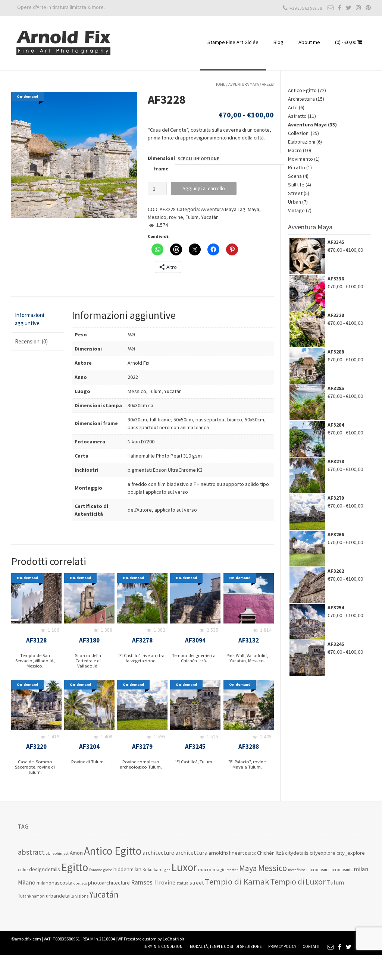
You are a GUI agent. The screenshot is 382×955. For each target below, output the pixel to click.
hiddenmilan (127, 869)
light (166, 869)
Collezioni (299, 133)
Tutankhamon (31, 896)
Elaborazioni (301, 141)
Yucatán (210, 217)
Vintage (296, 210)
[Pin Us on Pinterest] (368, 7)
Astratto (297, 116)
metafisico (296, 869)
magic (219, 869)
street (197, 882)
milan (361, 869)
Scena (295, 176)
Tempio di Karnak (237, 881)
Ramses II (144, 882)
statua (182, 883)
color (23, 869)
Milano (26, 882)
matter (232, 869)
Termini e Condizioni (163, 946)
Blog (278, 42)
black (250, 853)
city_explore (350, 852)
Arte (293, 107)
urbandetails (60, 895)
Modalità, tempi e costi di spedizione (226, 946)
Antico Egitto (302, 90)
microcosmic (340, 869)
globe (107, 869)
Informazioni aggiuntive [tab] (29, 319)
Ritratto (296, 167)
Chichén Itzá (270, 852)
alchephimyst (57, 853)
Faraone (95, 869)
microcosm (316, 869)
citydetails (297, 852)
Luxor (184, 867)
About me (309, 42)
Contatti (311, 946)
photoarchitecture (109, 882)
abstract (31, 852)
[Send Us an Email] (331, 7)
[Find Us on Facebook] (339, 7)
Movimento (300, 158)
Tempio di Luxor (298, 881)
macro (205, 869)
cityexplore (322, 852)
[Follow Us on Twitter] (348, 7)
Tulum (192, 217)
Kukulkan (152, 869)
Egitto (74, 867)
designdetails (44, 869)
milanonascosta (54, 882)
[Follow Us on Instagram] (358, 7)
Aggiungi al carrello (203, 188)
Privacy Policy (282, 946)
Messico (157, 217)
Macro (295, 150)
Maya (253, 209)
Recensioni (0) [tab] (31, 341)
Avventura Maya (243, 84)
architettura (191, 853)
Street (295, 193)
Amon (76, 852)
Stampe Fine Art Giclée (233, 42)
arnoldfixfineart (226, 852)
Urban (294, 201)
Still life (296, 184)
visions (81, 896)
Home (220, 84)
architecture (158, 852)
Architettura (301, 98)
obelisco (80, 883)
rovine (176, 217)
